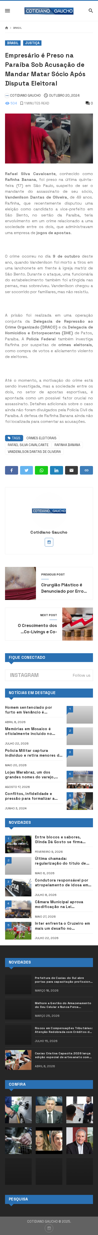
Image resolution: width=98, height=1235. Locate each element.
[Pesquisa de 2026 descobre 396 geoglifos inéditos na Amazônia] (79, 1171)
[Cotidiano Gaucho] (49, 11)
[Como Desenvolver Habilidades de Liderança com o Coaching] (79, 1109)
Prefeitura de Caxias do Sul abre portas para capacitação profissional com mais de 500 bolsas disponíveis (64, 980)
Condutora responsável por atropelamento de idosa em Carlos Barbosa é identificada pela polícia (64, 883)
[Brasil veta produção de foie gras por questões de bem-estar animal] (18, 1140)
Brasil (17, 28)
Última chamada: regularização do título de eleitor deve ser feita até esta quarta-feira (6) (60, 861)
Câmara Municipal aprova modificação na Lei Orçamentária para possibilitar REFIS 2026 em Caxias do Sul (60, 904)
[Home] (6, 28)
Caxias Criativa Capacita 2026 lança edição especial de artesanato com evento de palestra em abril (62, 1055)
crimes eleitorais (41, 438)
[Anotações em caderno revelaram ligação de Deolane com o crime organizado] (49, 1140)
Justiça (32, 43)
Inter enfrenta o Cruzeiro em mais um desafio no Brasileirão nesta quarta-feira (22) (64, 926)
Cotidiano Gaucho (48, 532)
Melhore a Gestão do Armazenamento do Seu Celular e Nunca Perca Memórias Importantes (63, 1005)
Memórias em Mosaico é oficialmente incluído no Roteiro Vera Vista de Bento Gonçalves (32, 731)
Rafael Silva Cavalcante (28, 445)
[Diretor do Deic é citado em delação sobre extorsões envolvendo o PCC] (49, 1109)
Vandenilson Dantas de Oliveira (34, 452)
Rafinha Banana (67, 445)
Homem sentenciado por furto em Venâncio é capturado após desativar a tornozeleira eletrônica (32, 710)
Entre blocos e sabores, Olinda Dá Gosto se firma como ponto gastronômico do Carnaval (61, 839)
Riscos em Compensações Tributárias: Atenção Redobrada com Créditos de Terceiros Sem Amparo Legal (64, 1030)
